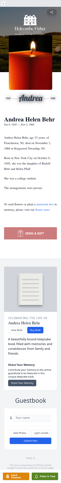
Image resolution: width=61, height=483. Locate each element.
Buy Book (35, 330)
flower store (42, 209)
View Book (16, 330)
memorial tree (45, 204)
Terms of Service (40, 468)
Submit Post (30, 440)
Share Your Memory (22, 383)
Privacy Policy (21, 468)
